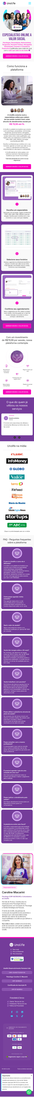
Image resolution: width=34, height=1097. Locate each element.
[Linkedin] (22, 1012)
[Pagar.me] (17, 1057)
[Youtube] (12, 1016)
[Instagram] (17, 1012)
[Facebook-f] (12, 1012)
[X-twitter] (17, 1016)
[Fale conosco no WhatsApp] (29, 1092)
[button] (15, 437)
